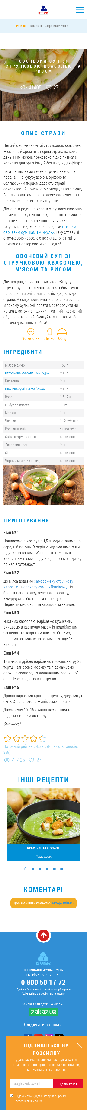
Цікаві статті (35, 26)
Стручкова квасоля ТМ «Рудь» (27, 372)
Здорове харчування (57, 26)
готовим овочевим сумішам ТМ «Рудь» (39, 229)
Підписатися (67, 1084)
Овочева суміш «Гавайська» (25, 388)
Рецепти (21, 26)
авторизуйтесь (63, 903)
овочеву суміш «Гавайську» (46, 587)
